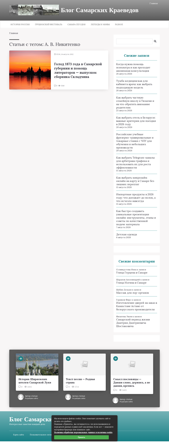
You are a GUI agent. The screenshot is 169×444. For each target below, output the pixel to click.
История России (20, 24)
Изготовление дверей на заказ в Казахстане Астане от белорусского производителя (136, 306)
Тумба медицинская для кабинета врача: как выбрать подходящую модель (134, 84)
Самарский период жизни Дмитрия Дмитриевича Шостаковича (133, 323)
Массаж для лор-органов (132, 292)
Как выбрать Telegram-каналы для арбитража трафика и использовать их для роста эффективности (135, 162)
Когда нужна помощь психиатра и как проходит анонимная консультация (133, 67)
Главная (154, 3)
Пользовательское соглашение (44, 435)
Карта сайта (18, 435)
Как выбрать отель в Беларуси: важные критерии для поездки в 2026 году (136, 121)
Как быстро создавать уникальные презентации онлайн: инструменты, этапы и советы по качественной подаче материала (136, 217)
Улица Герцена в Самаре (131, 272)
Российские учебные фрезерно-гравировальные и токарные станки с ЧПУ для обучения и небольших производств (135, 141)
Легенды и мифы (100, 24)
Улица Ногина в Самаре (131, 282)
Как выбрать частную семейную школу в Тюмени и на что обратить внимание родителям (135, 102)
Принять (81, 437)
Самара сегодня (76, 24)
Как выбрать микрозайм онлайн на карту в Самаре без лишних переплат (135, 181)
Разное (119, 24)
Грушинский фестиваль (48, 24)
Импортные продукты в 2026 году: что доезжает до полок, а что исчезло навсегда (136, 198)
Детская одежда (126, 234)
